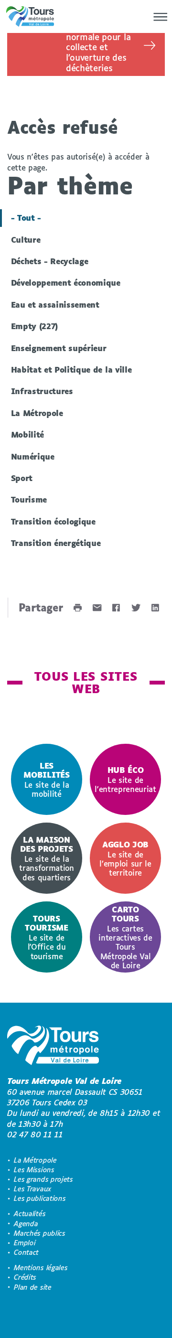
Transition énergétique (56, 543)
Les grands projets (43, 1179)
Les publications (39, 1198)
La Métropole (37, 413)
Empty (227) (34, 326)
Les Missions (34, 1169)
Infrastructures (42, 391)
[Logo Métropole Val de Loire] (53, 1047)
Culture (26, 240)
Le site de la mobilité (46, 779)
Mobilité (27, 434)
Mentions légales (40, 1267)
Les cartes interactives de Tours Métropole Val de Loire (125, 937)
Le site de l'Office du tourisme (46, 937)
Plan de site (32, 1287)
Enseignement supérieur (59, 348)
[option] (46, 779)
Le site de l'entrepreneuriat (125, 779)
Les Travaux (32, 1188)
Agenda (26, 1223)
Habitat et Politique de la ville (71, 369)
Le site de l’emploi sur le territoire (125, 858)
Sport (21, 478)
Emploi (24, 1242)
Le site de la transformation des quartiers (46, 858)
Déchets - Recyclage (49, 261)
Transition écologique (53, 521)
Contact (26, 1252)
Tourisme (29, 499)
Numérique (32, 456)
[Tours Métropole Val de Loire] (30, 16)
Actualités (29, 1213)
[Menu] (157, 17)
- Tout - (26, 218)
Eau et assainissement (55, 305)
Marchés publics (39, 1233)
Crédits (25, 1277)
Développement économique (65, 283)
